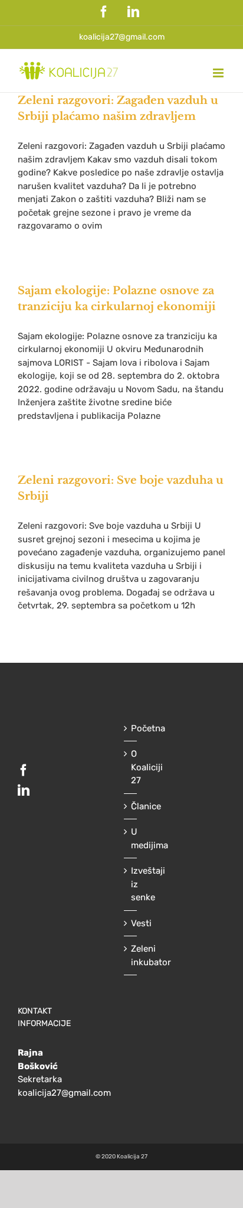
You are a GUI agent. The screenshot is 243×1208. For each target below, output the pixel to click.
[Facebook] (23, 770)
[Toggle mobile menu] (219, 73)
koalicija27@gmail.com (122, 37)
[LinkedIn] (23, 790)
